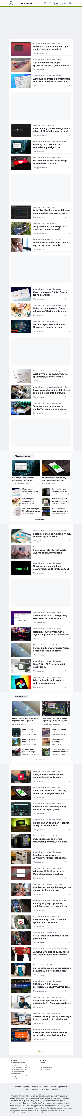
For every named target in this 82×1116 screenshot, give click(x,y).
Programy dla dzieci (16, 1073)
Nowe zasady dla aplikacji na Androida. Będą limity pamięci (51, 567)
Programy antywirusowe (17, 1071)
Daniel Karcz (51, 125)
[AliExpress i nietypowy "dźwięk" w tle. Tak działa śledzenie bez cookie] (21, 1035)
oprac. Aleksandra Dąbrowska (57, 387)
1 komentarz (39, 413)
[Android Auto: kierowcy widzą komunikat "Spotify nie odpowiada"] (16, 732)
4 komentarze (39, 814)
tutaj (49, 1112)
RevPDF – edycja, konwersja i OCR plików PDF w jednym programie (51, 130)
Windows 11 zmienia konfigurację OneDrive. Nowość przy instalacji (51, 80)
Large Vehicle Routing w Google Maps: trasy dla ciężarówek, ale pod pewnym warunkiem (54, 719)
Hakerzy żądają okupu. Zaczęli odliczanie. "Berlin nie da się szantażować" (49, 311)
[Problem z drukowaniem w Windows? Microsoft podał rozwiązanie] (21, 857)
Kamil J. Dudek (52, 223)
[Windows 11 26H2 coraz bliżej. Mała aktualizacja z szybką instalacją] (21, 873)
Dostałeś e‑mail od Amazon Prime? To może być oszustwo (52, 535)
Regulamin (44, 1087)
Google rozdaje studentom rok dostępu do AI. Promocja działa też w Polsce (52, 1003)
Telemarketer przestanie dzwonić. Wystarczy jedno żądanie (51, 244)
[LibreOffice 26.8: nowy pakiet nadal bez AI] (21, 666)
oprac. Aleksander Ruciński (51, 724)
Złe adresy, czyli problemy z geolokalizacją (58, 740)
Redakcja (34, 1087)
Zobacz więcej (39, 519)
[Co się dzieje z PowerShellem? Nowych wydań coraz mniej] (21, 326)
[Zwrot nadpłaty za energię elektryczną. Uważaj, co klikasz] (46, 492)
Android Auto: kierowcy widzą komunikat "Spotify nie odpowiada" (30, 730)
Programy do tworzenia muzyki (19, 1065)
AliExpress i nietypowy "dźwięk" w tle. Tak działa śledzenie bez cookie (50, 1035)
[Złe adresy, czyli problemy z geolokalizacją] (46, 742)
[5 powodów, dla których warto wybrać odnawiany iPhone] (21, 552)
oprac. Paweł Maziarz (54, 403)
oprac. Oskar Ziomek (54, 43)
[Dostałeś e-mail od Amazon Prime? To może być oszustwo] (21, 536)
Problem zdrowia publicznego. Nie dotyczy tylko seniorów (52, 888)
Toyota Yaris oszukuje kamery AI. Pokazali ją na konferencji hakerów (61, 750)
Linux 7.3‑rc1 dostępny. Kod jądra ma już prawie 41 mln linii (51, 48)
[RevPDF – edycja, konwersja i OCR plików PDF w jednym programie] (21, 130)
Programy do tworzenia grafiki (18, 1076)
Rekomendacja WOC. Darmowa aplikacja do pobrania (61, 500)
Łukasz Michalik (57, 744)
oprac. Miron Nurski (53, 1013)
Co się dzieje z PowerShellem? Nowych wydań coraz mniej (49, 325)
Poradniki (42, 1063)
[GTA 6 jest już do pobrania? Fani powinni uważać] (21, 938)
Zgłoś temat (62, 1087)
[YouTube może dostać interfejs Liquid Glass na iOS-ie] (21, 163)
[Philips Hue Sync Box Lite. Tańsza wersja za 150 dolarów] (21, 825)
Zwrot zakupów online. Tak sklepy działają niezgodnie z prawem (51, 391)
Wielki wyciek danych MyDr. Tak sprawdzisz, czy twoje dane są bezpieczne (50, 376)
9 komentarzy (39, 331)
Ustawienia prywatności (50, 1089)
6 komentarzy (39, 151)
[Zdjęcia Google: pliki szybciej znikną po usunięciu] (21, 682)
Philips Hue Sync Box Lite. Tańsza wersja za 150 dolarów (51, 824)
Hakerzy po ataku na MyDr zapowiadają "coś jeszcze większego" (47, 147)
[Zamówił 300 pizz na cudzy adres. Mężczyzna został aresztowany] (21, 954)
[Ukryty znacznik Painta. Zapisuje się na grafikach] (21, 294)
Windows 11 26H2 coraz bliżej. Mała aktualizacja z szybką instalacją (49, 874)
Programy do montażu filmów (18, 1069)
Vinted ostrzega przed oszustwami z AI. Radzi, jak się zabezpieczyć (52, 969)
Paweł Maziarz (51, 933)
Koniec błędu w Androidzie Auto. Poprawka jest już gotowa (51, 649)
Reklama (53, 1087)
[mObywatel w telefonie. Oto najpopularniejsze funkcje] (21, 776)
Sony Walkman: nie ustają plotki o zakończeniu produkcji (50, 228)
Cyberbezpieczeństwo (46, 1067)
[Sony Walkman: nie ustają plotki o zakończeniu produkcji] (21, 228)
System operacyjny (45, 1069)
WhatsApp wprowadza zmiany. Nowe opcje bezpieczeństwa (54, 479)
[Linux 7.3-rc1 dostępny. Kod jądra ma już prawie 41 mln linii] (21, 49)
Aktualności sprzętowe (46, 1065)
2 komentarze (39, 70)
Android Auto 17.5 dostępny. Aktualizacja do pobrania (29, 740)
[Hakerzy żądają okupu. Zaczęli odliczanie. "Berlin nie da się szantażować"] (21, 310)
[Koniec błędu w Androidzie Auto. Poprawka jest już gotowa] (21, 650)
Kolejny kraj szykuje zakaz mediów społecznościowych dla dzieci (50, 906)
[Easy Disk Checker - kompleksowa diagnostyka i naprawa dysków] (21, 212)
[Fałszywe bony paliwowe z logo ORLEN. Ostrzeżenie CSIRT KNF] (16, 752)
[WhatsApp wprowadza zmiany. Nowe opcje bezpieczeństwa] (56, 468)
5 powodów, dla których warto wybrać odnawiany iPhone (50, 551)
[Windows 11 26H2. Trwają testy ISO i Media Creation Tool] (21, 618)
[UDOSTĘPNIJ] (69, 53)
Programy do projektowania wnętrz (20, 1067)
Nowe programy (15, 1078)
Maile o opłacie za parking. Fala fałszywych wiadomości (59, 730)
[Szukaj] (45, 3)
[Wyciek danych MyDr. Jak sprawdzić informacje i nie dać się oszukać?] (21, 65)
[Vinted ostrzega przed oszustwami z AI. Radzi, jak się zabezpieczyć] (21, 970)
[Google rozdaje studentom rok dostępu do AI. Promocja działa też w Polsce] (21, 1002)
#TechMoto (20, 696)
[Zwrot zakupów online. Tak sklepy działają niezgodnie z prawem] (21, 392)
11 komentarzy (40, 249)
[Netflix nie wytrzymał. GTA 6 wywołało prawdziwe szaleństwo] (21, 634)
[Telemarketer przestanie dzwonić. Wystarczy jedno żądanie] (21, 245)
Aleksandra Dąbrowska (54, 239)
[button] (70, 3)
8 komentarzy (39, 639)
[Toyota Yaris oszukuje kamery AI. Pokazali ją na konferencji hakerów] (46, 752)
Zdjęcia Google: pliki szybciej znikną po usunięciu (49, 681)
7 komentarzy (39, 975)
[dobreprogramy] (25, 3)
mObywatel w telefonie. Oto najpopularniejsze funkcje (48, 776)
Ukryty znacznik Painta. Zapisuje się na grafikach (51, 293)
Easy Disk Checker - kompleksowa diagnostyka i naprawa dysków (51, 211)
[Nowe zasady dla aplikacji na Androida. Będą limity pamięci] (21, 568)
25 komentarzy (40, 862)
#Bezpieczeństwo (22, 456)
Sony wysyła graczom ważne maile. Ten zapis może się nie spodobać (49, 409)
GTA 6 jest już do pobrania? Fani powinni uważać (50, 937)
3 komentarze (39, 315)
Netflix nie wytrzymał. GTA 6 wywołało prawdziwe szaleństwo (51, 633)
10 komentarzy (40, 623)
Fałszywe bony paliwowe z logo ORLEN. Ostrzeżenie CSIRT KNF (30, 750)
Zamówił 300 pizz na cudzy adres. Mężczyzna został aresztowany (51, 953)
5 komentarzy (39, 299)
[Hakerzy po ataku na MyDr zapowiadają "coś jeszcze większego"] (21, 147)
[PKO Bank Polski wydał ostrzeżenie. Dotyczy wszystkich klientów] (46, 511)
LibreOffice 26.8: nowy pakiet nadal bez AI (49, 665)
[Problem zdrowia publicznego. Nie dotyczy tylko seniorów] (21, 889)
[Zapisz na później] (66, 53)
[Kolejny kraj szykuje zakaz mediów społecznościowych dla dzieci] (21, 905)
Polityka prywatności (31, 1089)
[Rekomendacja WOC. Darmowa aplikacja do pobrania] (46, 502)
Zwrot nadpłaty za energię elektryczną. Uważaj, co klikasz (60, 490)
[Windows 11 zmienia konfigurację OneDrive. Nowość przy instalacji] (21, 81)
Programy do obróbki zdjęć (17, 1063)
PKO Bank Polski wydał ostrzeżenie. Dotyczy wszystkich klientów (59, 510)
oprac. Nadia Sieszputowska (56, 141)
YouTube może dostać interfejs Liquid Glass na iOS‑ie (50, 162)
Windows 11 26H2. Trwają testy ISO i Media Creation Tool (50, 617)
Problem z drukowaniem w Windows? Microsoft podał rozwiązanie (49, 857)
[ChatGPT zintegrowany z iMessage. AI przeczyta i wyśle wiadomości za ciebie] (21, 1018)
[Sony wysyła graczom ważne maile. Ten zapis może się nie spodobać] (21, 408)
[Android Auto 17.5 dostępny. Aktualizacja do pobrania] (16, 742)
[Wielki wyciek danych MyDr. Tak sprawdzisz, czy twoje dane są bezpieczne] (21, 376)
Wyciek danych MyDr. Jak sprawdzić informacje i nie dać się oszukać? (51, 65)
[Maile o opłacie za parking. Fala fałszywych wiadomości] (46, 732)
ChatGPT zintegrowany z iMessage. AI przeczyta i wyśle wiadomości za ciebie (52, 1019)
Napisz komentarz (41, 53)
